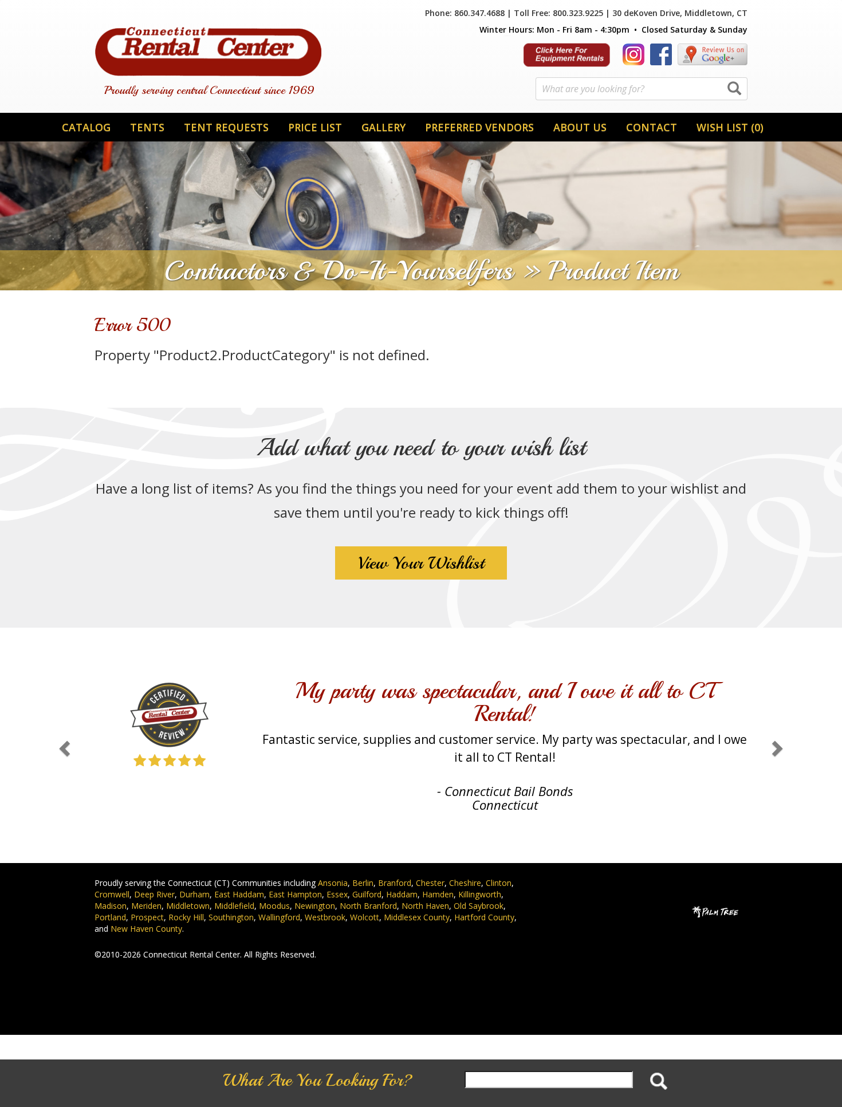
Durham (194, 894)
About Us (580, 127)
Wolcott (364, 917)
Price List (315, 127)
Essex (337, 894)
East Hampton (295, 894)
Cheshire (465, 882)
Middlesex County (417, 917)
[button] (63, 745)
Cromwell (112, 894)
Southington (231, 917)
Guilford (366, 894)
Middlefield (234, 905)
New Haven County (146, 928)
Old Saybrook (478, 905)
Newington (314, 905)
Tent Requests (226, 127)
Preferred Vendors (479, 127)
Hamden (438, 894)
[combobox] (641, 88)
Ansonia (333, 882)
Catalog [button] (86, 127)
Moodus (274, 905)
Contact (651, 127)
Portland (110, 917)
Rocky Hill (186, 917)
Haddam (402, 894)
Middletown (188, 905)
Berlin (362, 882)
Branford (394, 882)
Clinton (499, 882)
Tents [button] (147, 127)
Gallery (383, 127)
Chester (430, 882)
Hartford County (484, 917)
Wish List (730, 127)
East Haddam (239, 894)
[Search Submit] (734, 89)
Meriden (146, 905)
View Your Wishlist (421, 563)
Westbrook (325, 917)
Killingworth (479, 894)
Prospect (147, 917)
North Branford (368, 905)
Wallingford (279, 917)
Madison (111, 905)
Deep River (154, 894)
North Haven (425, 905)
